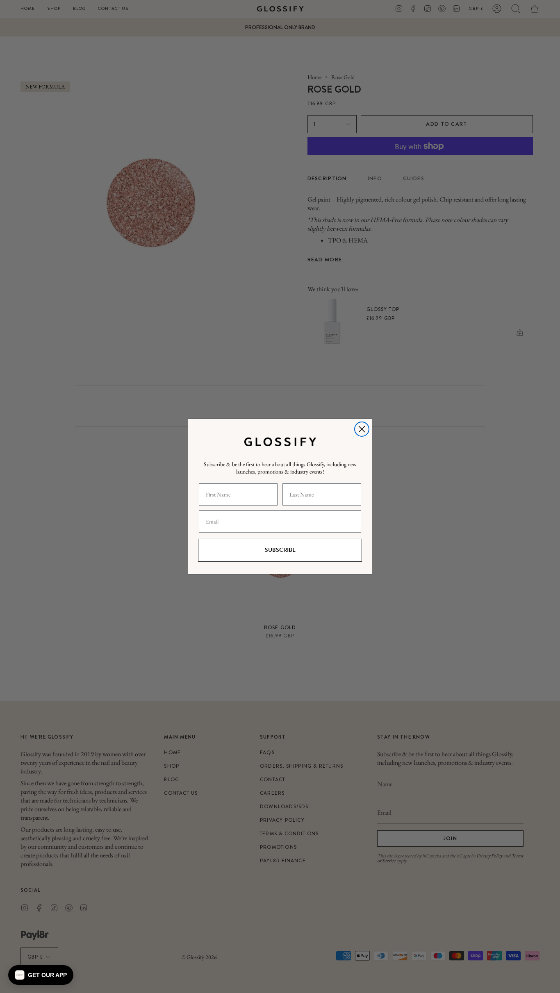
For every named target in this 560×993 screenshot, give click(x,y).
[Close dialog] (362, 429)
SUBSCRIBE (280, 550)
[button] (40, 975)
